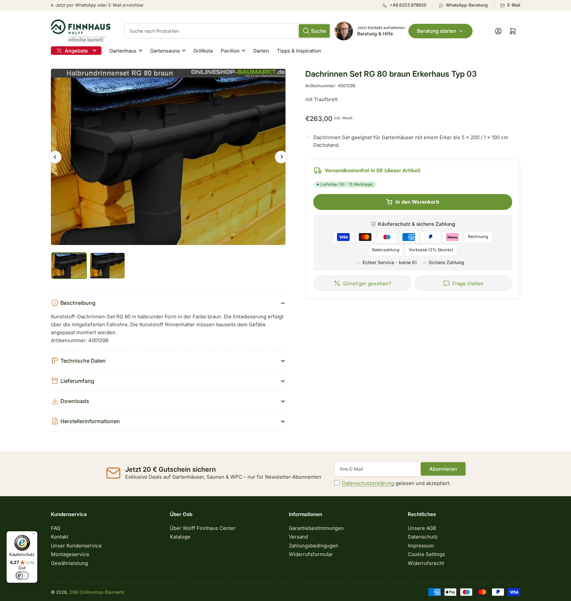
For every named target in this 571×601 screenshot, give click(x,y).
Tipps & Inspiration (299, 51)
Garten (261, 51)
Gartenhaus (122, 51)
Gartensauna (165, 51)
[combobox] (227, 31)
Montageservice (70, 554)
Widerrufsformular (311, 554)
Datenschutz (423, 537)
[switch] (22, 576)
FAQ (55, 528)
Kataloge (180, 537)
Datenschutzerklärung (368, 483)
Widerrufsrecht (426, 563)
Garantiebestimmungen (316, 528)
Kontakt (59, 537)
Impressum (421, 545)
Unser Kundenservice (76, 545)
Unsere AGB (422, 528)
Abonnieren (443, 469)
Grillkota (203, 51)
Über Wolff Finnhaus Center (203, 528)
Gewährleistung (69, 563)
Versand (298, 537)
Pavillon (230, 51)
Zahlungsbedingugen (313, 545)
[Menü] (33, 535)
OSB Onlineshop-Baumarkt (96, 592)
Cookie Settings (426, 554)
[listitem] (407, 5)
